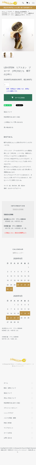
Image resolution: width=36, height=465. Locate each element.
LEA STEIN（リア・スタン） (8, 13)
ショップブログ (8, 413)
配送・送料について (10, 388)
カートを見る (8, 433)
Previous (4, 35)
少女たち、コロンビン (26, 14)
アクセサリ (9, 11)
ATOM (9, 423)
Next (32, 35)
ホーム (3, 11)
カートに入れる (20, 97)
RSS (5, 423)
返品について (8, 112)
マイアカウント (8, 428)
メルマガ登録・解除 (10, 418)
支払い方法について (10, 398)
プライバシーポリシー (10, 408)
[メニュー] (33, 3)
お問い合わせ (8, 438)
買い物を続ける (8, 127)
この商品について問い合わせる (13, 122)
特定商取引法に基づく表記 (12, 117)
